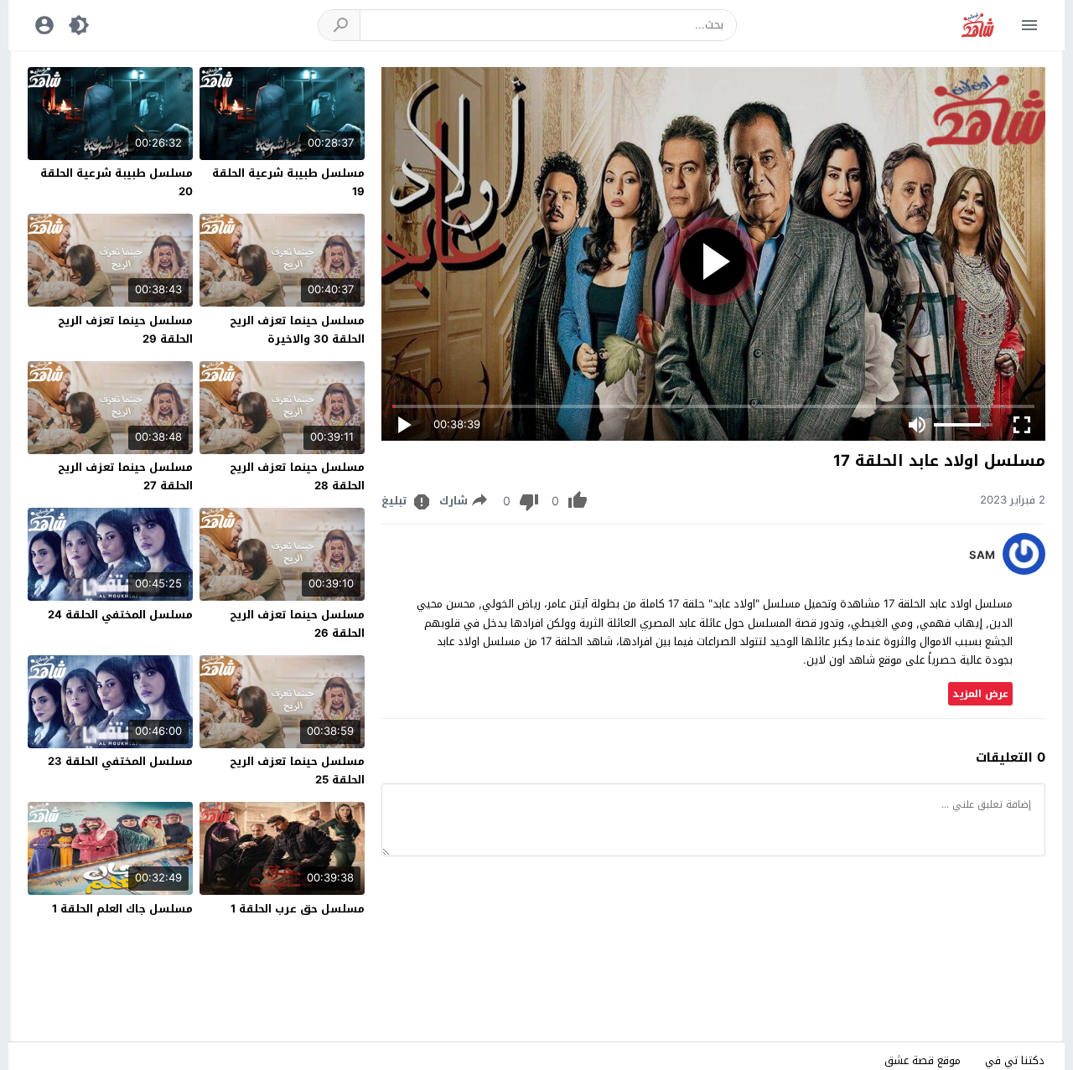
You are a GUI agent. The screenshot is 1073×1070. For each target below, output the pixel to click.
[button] (339, 25)
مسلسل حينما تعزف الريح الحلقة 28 (297, 476)
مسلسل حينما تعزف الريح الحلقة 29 (125, 329)
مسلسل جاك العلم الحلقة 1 (122, 908)
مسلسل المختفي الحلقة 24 (120, 614)
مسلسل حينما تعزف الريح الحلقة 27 (125, 476)
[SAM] (1024, 571)
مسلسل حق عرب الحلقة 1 (298, 908)
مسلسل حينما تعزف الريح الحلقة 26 (297, 624)
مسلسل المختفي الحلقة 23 (120, 761)
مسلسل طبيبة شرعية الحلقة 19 (288, 182)
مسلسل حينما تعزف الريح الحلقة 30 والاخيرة (297, 329)
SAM (982, 555)
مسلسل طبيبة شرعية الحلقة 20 (116, 182)
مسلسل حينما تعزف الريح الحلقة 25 (297, 770)
